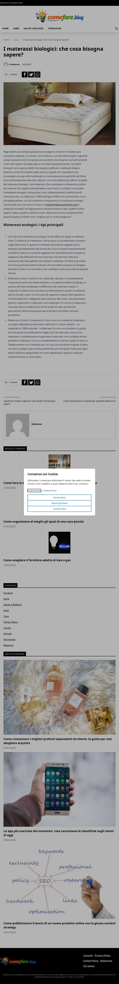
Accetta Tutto (59, 508)
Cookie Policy (34, 490)
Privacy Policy (49, 490)
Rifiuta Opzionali (60, 503)
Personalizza (59, 497)
